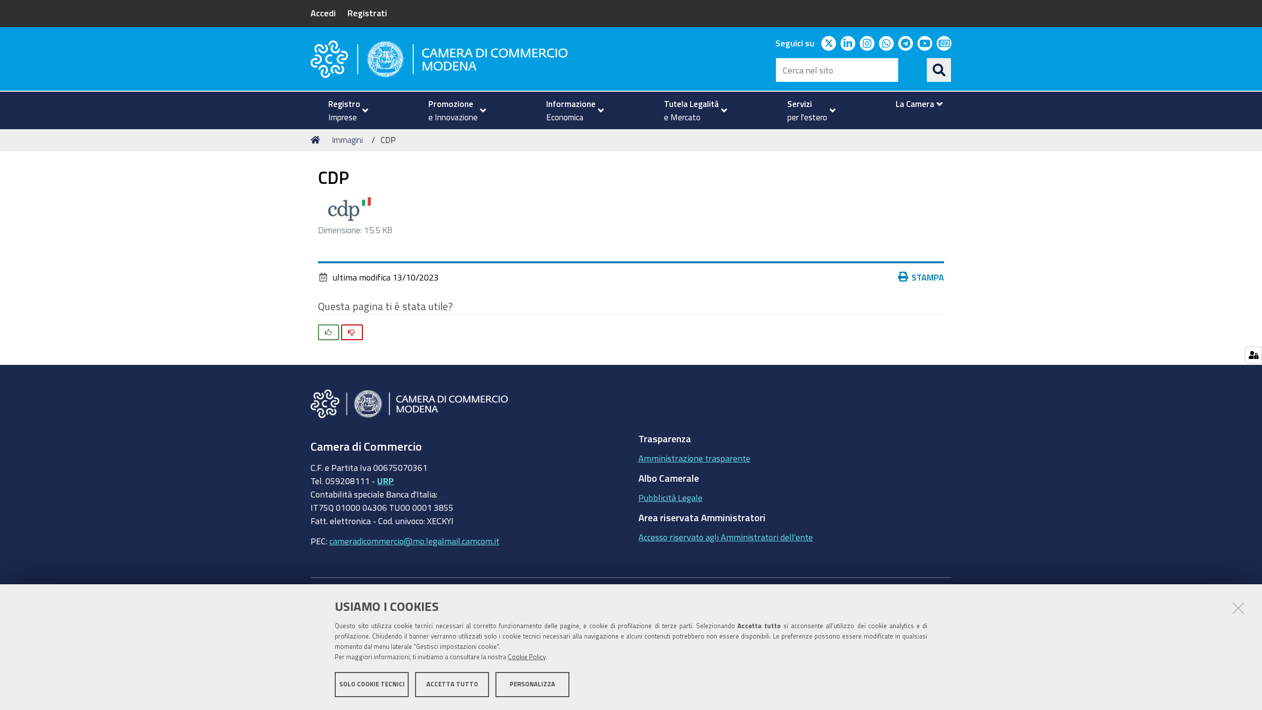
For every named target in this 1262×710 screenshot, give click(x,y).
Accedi (323, 12)
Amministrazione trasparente (694, 458)
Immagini (347, 140)
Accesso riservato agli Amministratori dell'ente (725, 536)
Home (317, 140)
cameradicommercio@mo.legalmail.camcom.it (414, 540)
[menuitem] (344, 110)
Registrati (367, 12)
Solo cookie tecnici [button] (372, 684)
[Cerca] (939, 70)
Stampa (927, 277)
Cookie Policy (527, 657)
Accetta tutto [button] (452, 684)
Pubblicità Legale (670, 497)
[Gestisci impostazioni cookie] (1253, 355)
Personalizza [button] (532, 684)
